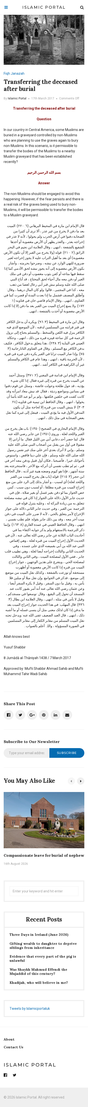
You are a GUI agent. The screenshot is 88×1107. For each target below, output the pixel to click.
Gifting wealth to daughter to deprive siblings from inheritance (43, 946)
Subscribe (67, 753)
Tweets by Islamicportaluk (30, 1008)
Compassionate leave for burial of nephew (44, 855)
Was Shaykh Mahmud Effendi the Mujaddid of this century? (38, 972)
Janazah (17, 73)
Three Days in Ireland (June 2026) (39, 935)
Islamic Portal (44, 7)
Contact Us (13, 1047)
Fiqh (7, 73)
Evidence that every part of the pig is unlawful (43, 958)
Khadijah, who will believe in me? (39, 983)
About (9, 1039)
